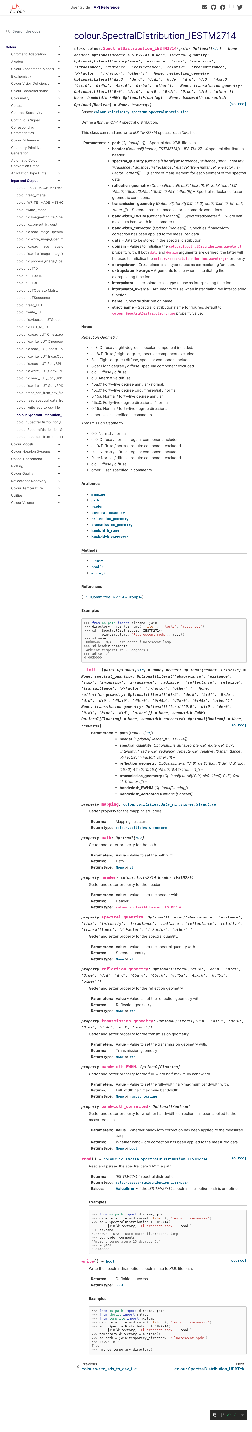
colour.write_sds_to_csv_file (38, 407)
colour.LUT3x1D (29, 276)
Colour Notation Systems (31, 451)
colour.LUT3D (28, 283)
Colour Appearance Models (32, 69)
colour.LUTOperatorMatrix (37, 290)
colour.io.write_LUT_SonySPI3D (40, 386)
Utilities (17, 495)
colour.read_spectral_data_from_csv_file (40, 400)
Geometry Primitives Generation (27, 150)
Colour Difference (25, 140)
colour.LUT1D (27, 268)
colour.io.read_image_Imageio (40, 246)
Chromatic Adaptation (28, 54)
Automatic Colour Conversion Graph (25, 163)
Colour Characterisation (30, 91)
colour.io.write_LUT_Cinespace (40, 341)
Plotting (17, 466)
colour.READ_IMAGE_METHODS (40, 188)
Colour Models (22, 444)
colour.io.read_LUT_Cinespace (40, 334)
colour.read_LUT (30, 305)
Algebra (17, 61)
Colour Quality (22, 473)
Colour (11, 47)
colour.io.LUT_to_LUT (33, 327)
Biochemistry (21, 76)
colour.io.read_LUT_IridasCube (40, 349)
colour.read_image (31, 195)
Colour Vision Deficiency (30, 83)
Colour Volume (22, 503)
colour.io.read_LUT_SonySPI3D (40, 378)
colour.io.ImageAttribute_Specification (40, 217)
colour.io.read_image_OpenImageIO (40, 232)
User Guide (80, 7)
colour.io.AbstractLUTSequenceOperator (40, 320)
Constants (19, 106)
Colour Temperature (27, 488)
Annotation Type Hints (28, 173)
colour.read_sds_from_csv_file (40, 393)
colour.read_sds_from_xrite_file (40, 437)
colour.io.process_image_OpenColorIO (40, 261)
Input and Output (24, 181)
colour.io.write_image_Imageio (40, 254)
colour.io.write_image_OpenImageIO (40, 239)
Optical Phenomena (26, 459)
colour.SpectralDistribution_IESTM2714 (40, 415)
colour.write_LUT (30, 312)
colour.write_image (31, 210)
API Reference (107, 7)
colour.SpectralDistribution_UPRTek (40, 422)
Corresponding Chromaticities (22, 130)
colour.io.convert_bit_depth (38, 224)
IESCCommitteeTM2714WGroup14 (112, 597)
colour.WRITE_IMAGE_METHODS (40, 202)
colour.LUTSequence (33, 298)
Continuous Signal (25, 120)
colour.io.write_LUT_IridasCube (40, 356)
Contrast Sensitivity (26, 113)
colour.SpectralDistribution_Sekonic (40, 430)
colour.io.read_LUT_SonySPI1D (40, 364)
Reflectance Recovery (29, 481)
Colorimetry (20, 98)
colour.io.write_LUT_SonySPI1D (40, 371)
